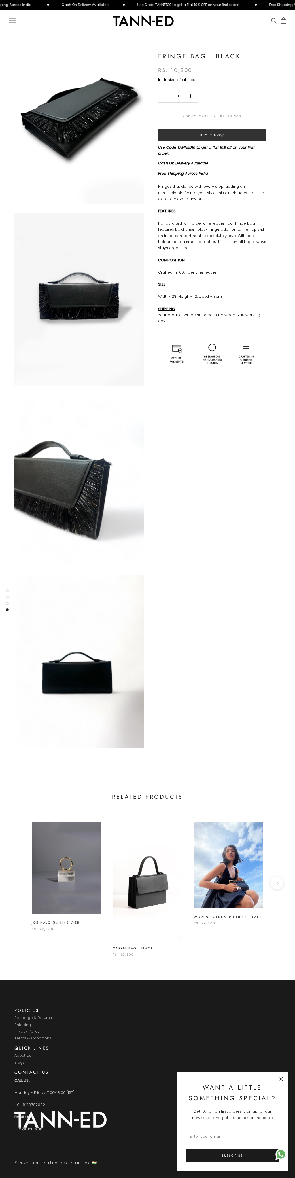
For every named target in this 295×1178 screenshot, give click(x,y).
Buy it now (212, 135)
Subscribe (232, 1155)
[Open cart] (283, 21)
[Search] (274, 21)
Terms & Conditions (32, 1038)
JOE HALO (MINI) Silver (56, 922)
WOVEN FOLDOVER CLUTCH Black (228, 917)
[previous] (18, 883)
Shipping (22, 1025)
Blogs (19, 1062)
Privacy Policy (26, 1031)
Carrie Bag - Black (133, 948)
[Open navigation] (12, 20)
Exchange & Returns (33, 1018)
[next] (277, 883)
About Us (22, 1055)
